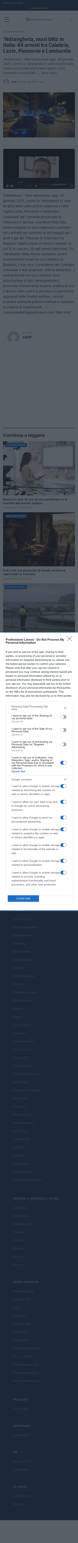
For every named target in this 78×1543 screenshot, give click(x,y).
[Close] (70, 640)
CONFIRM (23, 898)
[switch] (63, 717)
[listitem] (39, 707)
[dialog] (39, 771)
